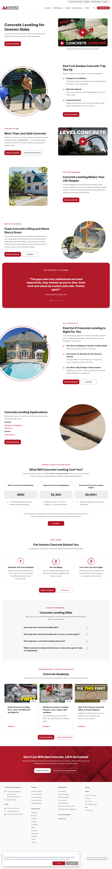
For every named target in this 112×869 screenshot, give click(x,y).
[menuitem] (75, 1)
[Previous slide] (5, 287)
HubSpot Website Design (94, 859)
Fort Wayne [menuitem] (34, 824)
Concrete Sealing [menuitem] (36, 797)
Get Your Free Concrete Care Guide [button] (64, 770)
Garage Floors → (10, 434)
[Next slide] (107, 287)
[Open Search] (94, 8)
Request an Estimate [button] (12, 44)
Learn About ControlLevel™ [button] (32, 153)
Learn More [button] (30, 254)
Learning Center (77, 8)
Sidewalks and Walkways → (14, 425)
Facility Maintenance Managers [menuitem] (67, 809)
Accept (59, 863)
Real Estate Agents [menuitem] (63, 797)
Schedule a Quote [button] (103, 8)
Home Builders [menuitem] (62, 800)
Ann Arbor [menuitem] (34, 815)
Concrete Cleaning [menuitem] (36, 794)
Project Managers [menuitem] (63, 803)
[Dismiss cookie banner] (77, 854)
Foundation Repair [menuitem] (36, 803)
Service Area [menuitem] (88, 801)
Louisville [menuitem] (33, 821)
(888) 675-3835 (11, 800)
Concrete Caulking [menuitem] (36, 800)
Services (47, 8)
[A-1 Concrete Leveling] (10, 8)
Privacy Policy (90, 857)
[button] (51, 300)
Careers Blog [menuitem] (88, 810)
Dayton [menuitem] (33, 839)
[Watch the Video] (83, 32)
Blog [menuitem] (86, 807)
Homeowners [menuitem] (62, 791)
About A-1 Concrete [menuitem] (90, 795)
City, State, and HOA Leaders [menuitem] (66, 806)
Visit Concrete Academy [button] (65, 737)
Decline (72, 863)
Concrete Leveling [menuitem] (36, 791)
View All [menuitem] (33, 842)
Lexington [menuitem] (34, 836)
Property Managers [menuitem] (63, 794)
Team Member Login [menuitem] (91, 804)
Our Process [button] (65, 590)
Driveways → (9, 428)
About (87, 8)
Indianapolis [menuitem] (34, 833)
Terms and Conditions (101, 857)
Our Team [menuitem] (88, 798)
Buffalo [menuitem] (33, 827)
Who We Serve (58, 8)
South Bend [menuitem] (34, 830)
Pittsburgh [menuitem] (34, 812)
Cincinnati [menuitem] (34, 818)
